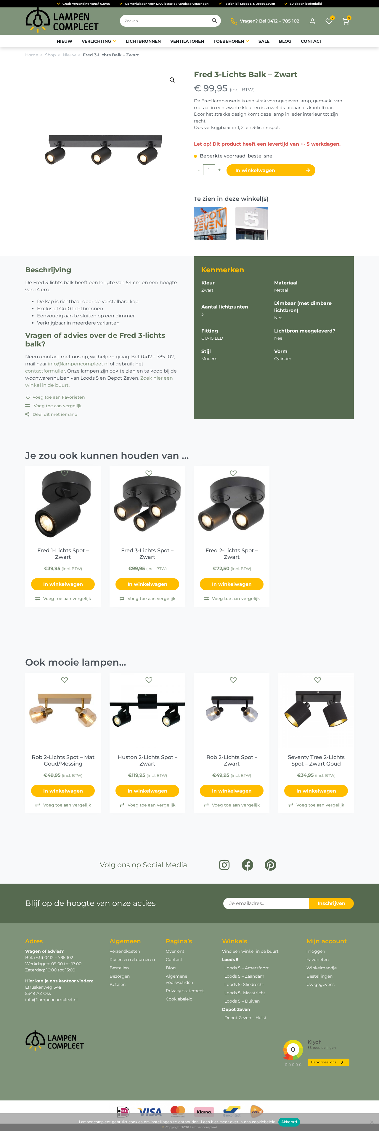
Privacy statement (185, 990)
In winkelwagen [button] (63, 584)
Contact (174, 959)
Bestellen (119, 968)
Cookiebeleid (179, 999)
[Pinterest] (271, 865)
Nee (278, 317)
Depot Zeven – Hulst (245, 1017)
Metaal (281, 290)
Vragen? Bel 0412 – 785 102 (269, 21)
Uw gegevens (320, 984)
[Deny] (372, 1122)
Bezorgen (120, 976)
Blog (171, 968)
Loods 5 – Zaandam (244, 976)
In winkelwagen (256, 170)
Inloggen (315, 951)
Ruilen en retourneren (132, 959)
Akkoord (289, 1121)
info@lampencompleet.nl (78, 364)
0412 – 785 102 (58, 957)
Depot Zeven (236, 1009)
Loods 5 (230, 959)
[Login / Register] (312, 21)
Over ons (175, 951)
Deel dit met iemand (55, 414)
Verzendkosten (125, 951)
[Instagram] (224, 865)
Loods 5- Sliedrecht (244, 984)
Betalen (118, 984)
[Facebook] (247, 865)
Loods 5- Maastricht (244, 992)
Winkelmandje (321, 968)
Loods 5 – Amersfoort (246, 968)
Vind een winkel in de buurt (250, 951)
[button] (172, 80)
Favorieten (317, 959)
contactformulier (45, 371)
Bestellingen (319, 976)
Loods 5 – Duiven (242, 1001)
